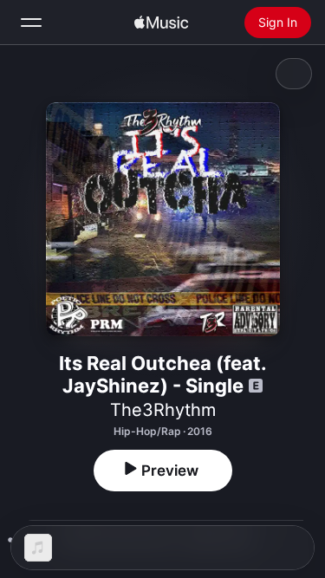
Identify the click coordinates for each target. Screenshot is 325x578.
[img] (161, 22)
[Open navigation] (31, 22)
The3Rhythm (163, 409)
